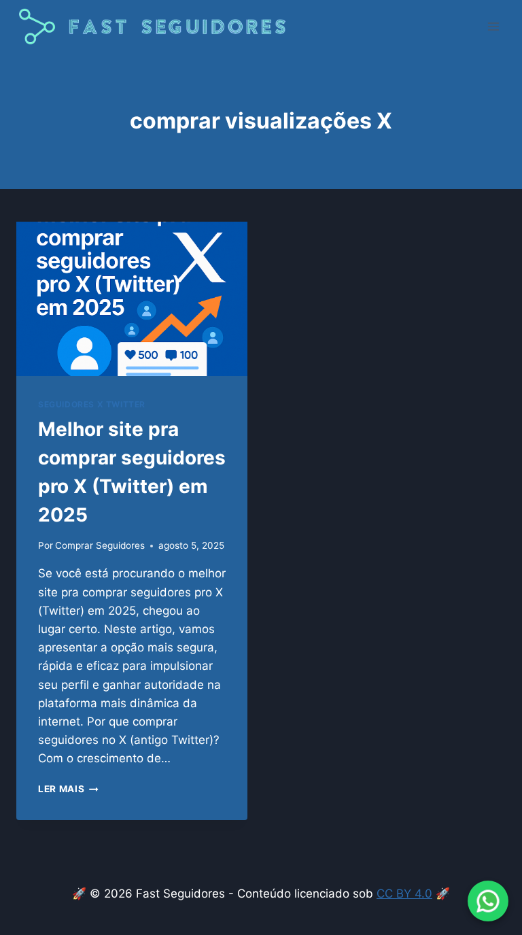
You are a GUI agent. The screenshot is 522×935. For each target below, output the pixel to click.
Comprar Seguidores (100, 545)
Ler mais (68, 788)
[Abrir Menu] (493, 26)
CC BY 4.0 (404, 893)
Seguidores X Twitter (91, 404)
